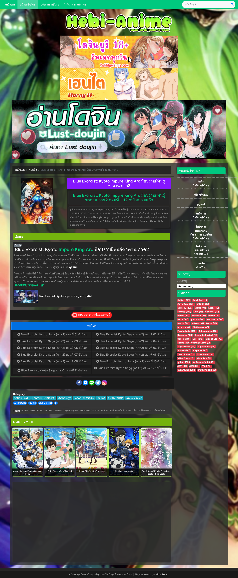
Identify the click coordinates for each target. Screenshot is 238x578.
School (95, 410)
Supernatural (186, 346)
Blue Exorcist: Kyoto (36, 249)
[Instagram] (104, 382)
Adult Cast (200, 300)
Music (211, 323)
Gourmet (212, 311)
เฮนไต (201, 263)
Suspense (200, 350)
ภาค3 (206, 366)
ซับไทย (32, 403)
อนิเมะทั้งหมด (134, 398)
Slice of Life (214, 339)
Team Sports (186, 354)
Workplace (204, 358)
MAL (89, 296)
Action (24, 410)
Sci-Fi (198, 339)
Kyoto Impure (71, 410)
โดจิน (201, 181)
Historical (199, 315)
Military (198, 323)
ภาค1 (182, 366)
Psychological (186, 331)
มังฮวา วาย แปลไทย (201, 234)
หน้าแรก (10, 4)
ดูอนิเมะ (73, 267)
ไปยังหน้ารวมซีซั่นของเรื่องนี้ (94, 315)
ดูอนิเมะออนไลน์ (117, 410)
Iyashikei (197, 319)
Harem (183, 315)
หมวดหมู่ (182, 281)
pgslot (201, 204)
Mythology (64, 398)
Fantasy (48, 410)
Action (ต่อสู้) (21, 398)
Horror (213, 315)
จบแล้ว (101, 398)
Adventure (185, 304)
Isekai (182, 319)
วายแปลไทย (201, 254)
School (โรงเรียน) (84, 398)
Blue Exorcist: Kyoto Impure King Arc (61, 296)
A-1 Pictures (20, 403)
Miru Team (162, 574)
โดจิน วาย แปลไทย (75, 4)
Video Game (185, 358)
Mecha (183, 323)
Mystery (184, 327)
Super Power (206, 346)
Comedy (184, 308)
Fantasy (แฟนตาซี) (43, 398)
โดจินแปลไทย (201, 185)
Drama (200, 308)
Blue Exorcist (45, 403)
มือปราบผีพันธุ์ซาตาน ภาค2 (121, 249)
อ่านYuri (201, 267)
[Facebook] (79, 382)
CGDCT (203, 304)
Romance (185, 335)
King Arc (59, 410)
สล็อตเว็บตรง (201, 194)
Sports (183, 343)
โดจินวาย (201, 213)
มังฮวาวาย (201, 230)
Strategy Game (200, 343)
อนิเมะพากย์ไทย (50, 4)
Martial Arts (215, 319)
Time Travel (205, 354)
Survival (183, 350)
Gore (198, 311)
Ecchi (213, 308)
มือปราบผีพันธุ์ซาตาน (142, 410)
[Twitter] (98, 382)
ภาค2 (128, 410)
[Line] (92, 382)
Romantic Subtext (206, 335)
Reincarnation (208, 331)
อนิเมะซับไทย (27, 4)
